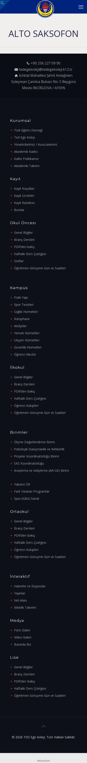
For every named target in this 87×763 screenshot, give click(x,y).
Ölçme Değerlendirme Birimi (34, 442)
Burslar (19, 210)
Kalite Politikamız (26, 159)
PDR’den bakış (24, 247)
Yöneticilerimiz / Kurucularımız (35, 144)
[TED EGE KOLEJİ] (45, 6)
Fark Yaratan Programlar (32, 491)
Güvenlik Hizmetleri (27, 347)
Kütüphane (22, 319)
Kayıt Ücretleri (24, 195)
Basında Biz (22, 644)
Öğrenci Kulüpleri (26, 405)
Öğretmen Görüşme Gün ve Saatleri (40, 268)
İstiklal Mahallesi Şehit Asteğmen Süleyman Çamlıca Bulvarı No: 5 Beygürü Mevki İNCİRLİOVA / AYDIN (43, 81)
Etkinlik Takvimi (25, 607)
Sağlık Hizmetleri (26, 312)
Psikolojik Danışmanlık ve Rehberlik (39, 449)
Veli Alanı (20, 600)
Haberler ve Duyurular (30, 586)
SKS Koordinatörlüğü (29, 463)
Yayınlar (19, 593)
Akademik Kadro (26, 151)
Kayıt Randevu (24, 203)
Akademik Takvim (26, 166)
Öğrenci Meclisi (25, 354)
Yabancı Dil (22, 484)
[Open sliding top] (5, 5)
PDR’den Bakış (24, 391)
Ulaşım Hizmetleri (26, 340)
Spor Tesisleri (23, 304)
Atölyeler (20, 326)
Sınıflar (19, 261)
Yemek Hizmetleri (26, 333)
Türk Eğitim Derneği (28, 130)
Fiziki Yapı (21, 297)
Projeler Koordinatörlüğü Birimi (36, 456)
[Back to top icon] (43, 726)
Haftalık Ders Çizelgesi (30, 254)
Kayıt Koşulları (24, 188)
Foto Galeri (22, 630)
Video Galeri (22, 637)
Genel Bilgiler (23, 232)
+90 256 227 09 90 (45, 63)
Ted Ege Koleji (24, 137)
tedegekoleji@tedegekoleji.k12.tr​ (45, 69)
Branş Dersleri (24, 240)
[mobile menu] (81, 6)
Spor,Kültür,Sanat (26, 498)
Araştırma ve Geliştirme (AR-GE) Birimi (41, 470)
